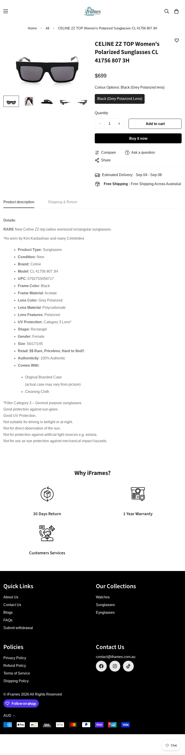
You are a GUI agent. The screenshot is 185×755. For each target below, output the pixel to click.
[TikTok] (128, 666)
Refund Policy (14, 666)
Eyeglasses (105, 612)
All (47, 28)
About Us (10, 597)
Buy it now (138, 138)
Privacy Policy (14, 658)
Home (32, 28)
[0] (176, 11)
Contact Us (12, 605)
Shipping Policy (16, 681)
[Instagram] (114, 666)
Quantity (101, 113)
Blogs (8, 612)
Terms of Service (16, 673)
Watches (103, 597)
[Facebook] (101, 666)
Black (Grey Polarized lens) (119, 100)
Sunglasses (105, 605)
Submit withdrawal (18, 628)
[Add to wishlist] (176, 40)
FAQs (7, 620)
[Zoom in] (81, 44)
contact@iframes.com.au (115, 657)
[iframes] (92, 11)
